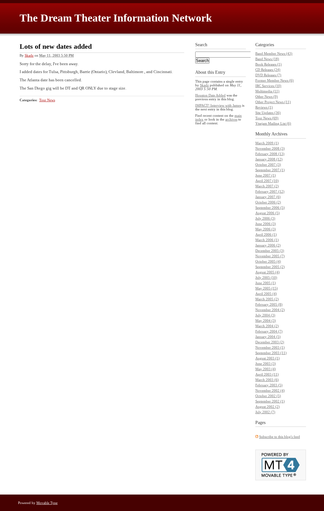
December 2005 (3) (269, 250)
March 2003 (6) (267, 380)
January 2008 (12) (269, 159)
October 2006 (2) (268, 202)
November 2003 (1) (270, 347)
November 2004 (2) (270, 310)
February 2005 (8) (269, 304)
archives (231, 119)
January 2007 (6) (268, 197)
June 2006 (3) (265, 224)
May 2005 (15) (266, 288)
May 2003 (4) (265, 369)
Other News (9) (266, 96)
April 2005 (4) (266, 294)
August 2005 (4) (267, 272)
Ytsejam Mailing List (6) (273, 123)
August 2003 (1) (267, 358)
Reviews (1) (264, 107)
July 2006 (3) (265, 218)
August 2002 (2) (267, 406)
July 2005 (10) (266, 277)
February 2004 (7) (269, 331)
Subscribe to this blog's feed (279, 437)
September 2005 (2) (270, 267)
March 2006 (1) (267, 240)
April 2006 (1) (266, 234)
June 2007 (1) (265, 175)
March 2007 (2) (267, 186)
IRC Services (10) (268, 86)
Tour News (47, 100)
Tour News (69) (266, 118)
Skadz (29, 55)
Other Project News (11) (273, 102)
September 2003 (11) (271, 353)
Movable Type (47, 503)
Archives (279, 134)
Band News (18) (267, 59)
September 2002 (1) (270, 401)
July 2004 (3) (265, 315)
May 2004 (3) (265, 320)
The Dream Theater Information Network (116, 18)
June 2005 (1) (265, 283)
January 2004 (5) (268, 337)
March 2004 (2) (267, 326)
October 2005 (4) (268, 261)
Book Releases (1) (268, 64)
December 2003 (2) (269, 342)
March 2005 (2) (267, 299)
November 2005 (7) (270, 256)
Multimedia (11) (267, 91)
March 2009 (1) (267, 143)
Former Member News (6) (274, 80)
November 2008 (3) (270, 148)
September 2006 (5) (270, 207)
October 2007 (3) (268, 164)
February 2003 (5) (269, 385)
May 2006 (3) (265, 229)
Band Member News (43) (273, 53)
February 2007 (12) (269, 191)
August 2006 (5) (267, 213)
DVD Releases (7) (268, 75)
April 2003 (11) (267, 374)
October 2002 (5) (268, 396)
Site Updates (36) (268, 113)
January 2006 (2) (268, 245)
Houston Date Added (210, 95)
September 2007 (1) (270, 170)
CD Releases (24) (267, 70)
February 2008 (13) (269, 154)
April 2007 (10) (267, 181)
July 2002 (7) (265, 412)
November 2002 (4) (270, 390)
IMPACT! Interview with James (218, 105)
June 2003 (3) (265, 363)
